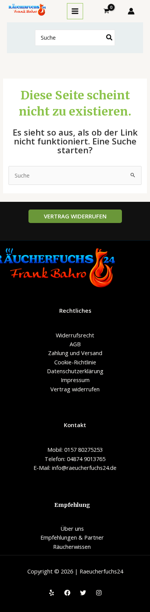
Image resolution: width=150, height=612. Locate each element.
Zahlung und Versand (75, 353)
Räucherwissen (72, 546)
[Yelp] (51, 593)
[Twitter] (83, 593)
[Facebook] (67, 593)
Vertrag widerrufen (75, 389)
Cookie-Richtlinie (75, 362)
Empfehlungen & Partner (72, 537)
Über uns (72, 528)
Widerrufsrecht (75, 335)
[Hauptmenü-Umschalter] (75, 11)
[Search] (110, 38)
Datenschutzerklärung (75, 371)
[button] (75, 216)
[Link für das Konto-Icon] (131, 11)
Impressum (75, 380)
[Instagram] (99, 593)
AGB (75, 344)
